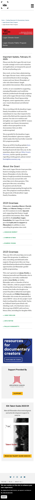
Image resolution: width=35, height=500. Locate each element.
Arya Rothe (8, 321)
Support (17, 393)
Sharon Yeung (10, 243)
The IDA (3, 481)
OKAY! (4, 497)
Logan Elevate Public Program (10, 22)
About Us (18, 481)
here (28, 145)
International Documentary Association (4, 5)
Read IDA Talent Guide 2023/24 (17, 456)
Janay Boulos (9, 315)
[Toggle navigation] (32, 5)
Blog (10, 481)
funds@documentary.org (11, 159)
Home (2, 20)
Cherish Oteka (10, 237)
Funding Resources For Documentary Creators (17, 20)
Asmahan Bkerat (10, 232)
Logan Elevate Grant (11, 38)
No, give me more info (7, 492)
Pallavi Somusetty (11, 326)
